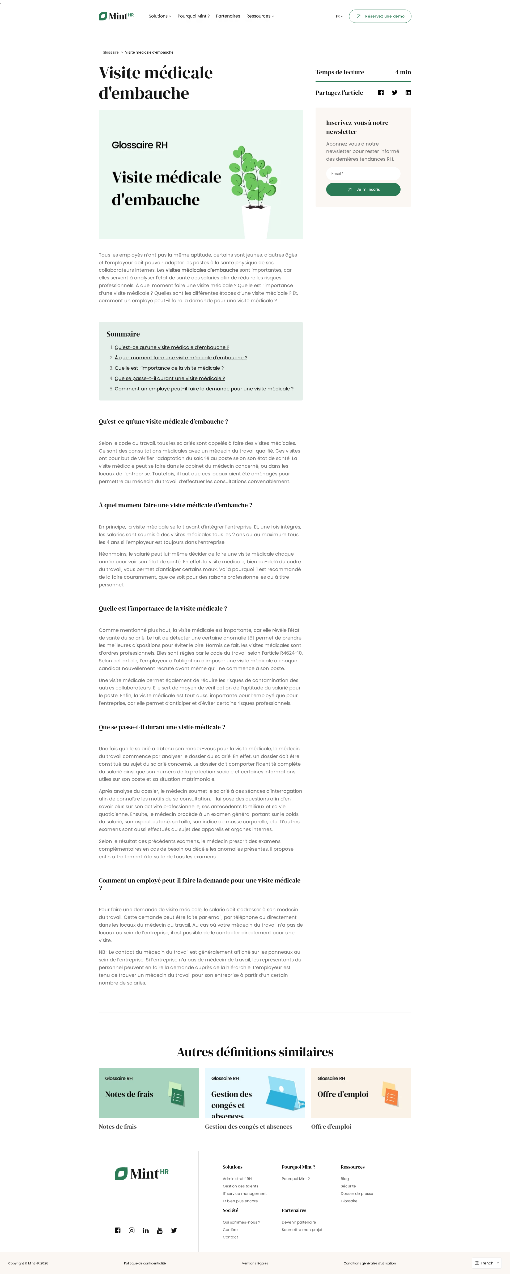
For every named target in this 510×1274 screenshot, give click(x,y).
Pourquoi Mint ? (194, 16)
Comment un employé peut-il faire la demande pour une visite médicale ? (204, 388)
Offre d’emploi (331, 1126)
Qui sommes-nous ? (241, 1222)
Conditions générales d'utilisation (370, 1263)
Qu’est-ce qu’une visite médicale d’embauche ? (172, 347)
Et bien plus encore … (242, 1201)
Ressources (258, 16)
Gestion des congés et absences (248, 1126)
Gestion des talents (240, 1186)
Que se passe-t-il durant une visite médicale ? (170, 378)
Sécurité (348, 1186)
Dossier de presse (357, 1193)
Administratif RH (237, 1178)
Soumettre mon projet (302, 1229)
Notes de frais (118, 1126)
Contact (230, 1237)
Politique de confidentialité (145, 1263)
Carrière (230, 1229)
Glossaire (111, 52)
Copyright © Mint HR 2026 (28, 1263)
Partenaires (228, 16)
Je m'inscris (368, 189)
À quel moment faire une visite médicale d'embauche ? (181, 357)
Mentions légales (255, 1263)
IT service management (245, 1193)
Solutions (159, 16)
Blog (345, 1178)
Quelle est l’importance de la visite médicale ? (169, 368)
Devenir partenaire (299, 1222)
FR (338, 16)
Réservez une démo (385, 16)
